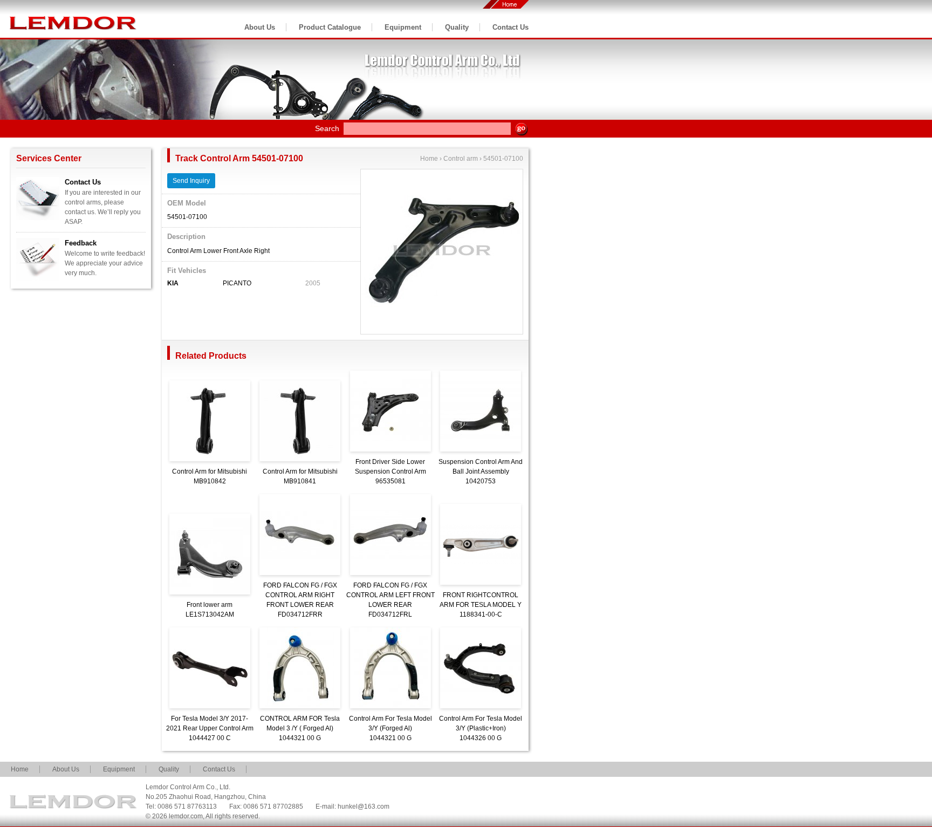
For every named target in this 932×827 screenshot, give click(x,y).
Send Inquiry (191, 180)
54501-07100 (503, 158)
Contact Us (510, 27)
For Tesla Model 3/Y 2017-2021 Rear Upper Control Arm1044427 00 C (209, 728)
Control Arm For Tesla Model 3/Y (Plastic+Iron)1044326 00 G (480, 728)
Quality (457, 27)
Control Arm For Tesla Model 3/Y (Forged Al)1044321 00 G (390, 728)
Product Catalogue (330, 27)
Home (429, 158)
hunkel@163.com (363, 806)
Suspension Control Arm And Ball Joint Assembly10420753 (480, 471)
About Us (259, 27)
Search (327, 128)
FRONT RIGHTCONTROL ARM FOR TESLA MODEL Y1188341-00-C (481, 604)
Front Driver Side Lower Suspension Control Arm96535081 (390, 471)
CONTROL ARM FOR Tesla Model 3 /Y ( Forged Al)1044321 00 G (300, 728)
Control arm (460, 158)
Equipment (403, 27)
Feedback (81, 243)
